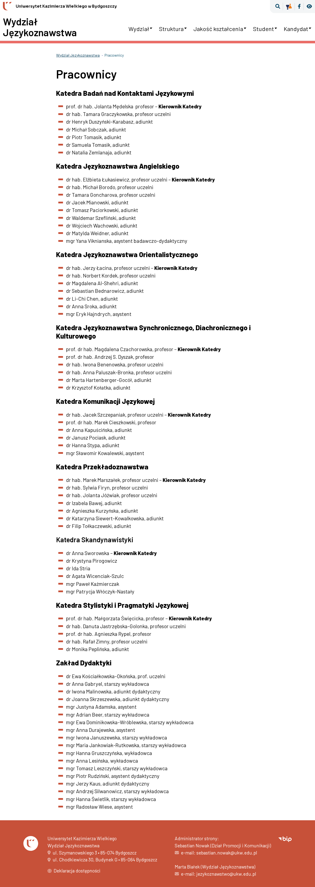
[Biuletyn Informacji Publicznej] (285, 838)
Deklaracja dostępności (77, 870)
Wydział (138, 28)
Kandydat (296, 28)
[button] (277, 6)
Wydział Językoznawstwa (40, 27)
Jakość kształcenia (218, 28)
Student (263, 28)
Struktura (171, 28)
